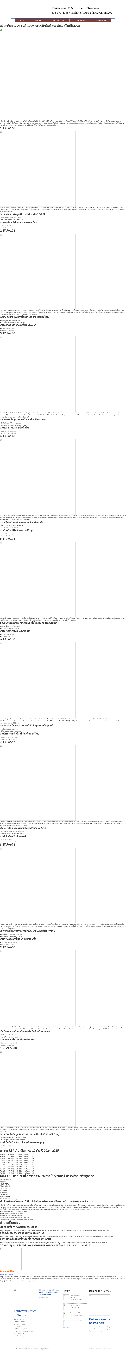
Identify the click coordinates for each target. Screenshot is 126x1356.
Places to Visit (58, 20)
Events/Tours (80, 20)
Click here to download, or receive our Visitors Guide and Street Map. (49, 1292)
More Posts (92, 1336)
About (22, 20)
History (38, 20)
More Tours (66, 1328)
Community (101, 20)
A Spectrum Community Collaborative (99, 1349)
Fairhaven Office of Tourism (23, 9)
